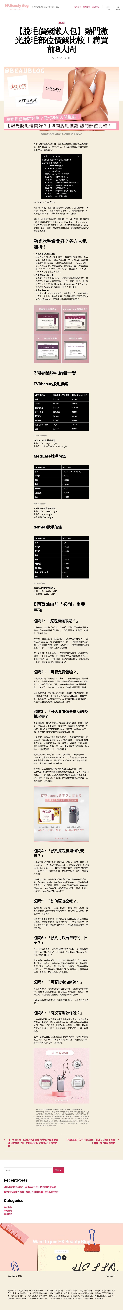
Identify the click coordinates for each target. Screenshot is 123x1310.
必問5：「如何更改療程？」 (58, 188)
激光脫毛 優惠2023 (46, 1119)
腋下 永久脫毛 (80, 1123)
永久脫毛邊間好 (57, 1116)
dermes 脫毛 (40, 1109)
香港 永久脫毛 (51, 1125)
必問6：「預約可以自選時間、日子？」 (62, 191)
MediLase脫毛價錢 (55, 169)
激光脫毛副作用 (51, 1123)
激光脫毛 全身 (59, 1119)
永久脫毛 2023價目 (66, 1114)
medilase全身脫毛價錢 (77, 1112)
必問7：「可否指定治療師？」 (59, 194)
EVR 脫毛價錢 (72, 1109)
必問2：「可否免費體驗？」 (58, 180)
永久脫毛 (56, 1114)
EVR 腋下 (80, 1109)
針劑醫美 (86, 7)
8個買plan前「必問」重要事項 (56, 174)
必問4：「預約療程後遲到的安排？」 (61, 185)
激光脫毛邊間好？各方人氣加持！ (57, 160)
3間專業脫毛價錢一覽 (53, 163)
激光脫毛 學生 (79, 1119)
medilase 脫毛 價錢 (62, 1112)
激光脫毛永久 (62, 1123)
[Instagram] (64, 1257)
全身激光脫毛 (47, 1114)
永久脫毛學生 (46, 1116)
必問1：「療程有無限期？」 (58, 177)
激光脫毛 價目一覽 (76, 1116)
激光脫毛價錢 (40, 1123)
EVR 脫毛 (63, 1109)
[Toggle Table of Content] (78, 156)
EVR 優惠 (49, 1109)
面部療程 (95, 7)
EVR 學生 (56, 1109)
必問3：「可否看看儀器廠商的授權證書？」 (64, 183)
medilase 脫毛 (50, 1112)
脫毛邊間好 (71, 1123)
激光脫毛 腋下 (83, 1121)
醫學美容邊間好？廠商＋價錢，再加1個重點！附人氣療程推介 (31, 1192)
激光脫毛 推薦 (48, 1121)
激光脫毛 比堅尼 (72, 1121)
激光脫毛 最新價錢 (60, 1121)
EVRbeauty (40, 1112)
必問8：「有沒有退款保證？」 (59, 196)
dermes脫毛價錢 (54, 171)
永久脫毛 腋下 (78, 1114)
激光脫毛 (77, 7)
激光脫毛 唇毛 (69, 1119)
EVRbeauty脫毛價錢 (55, 166)
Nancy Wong (61, 58)
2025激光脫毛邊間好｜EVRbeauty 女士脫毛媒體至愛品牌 (30, 1187)
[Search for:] (27, 1170)
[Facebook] (59, 1257)
